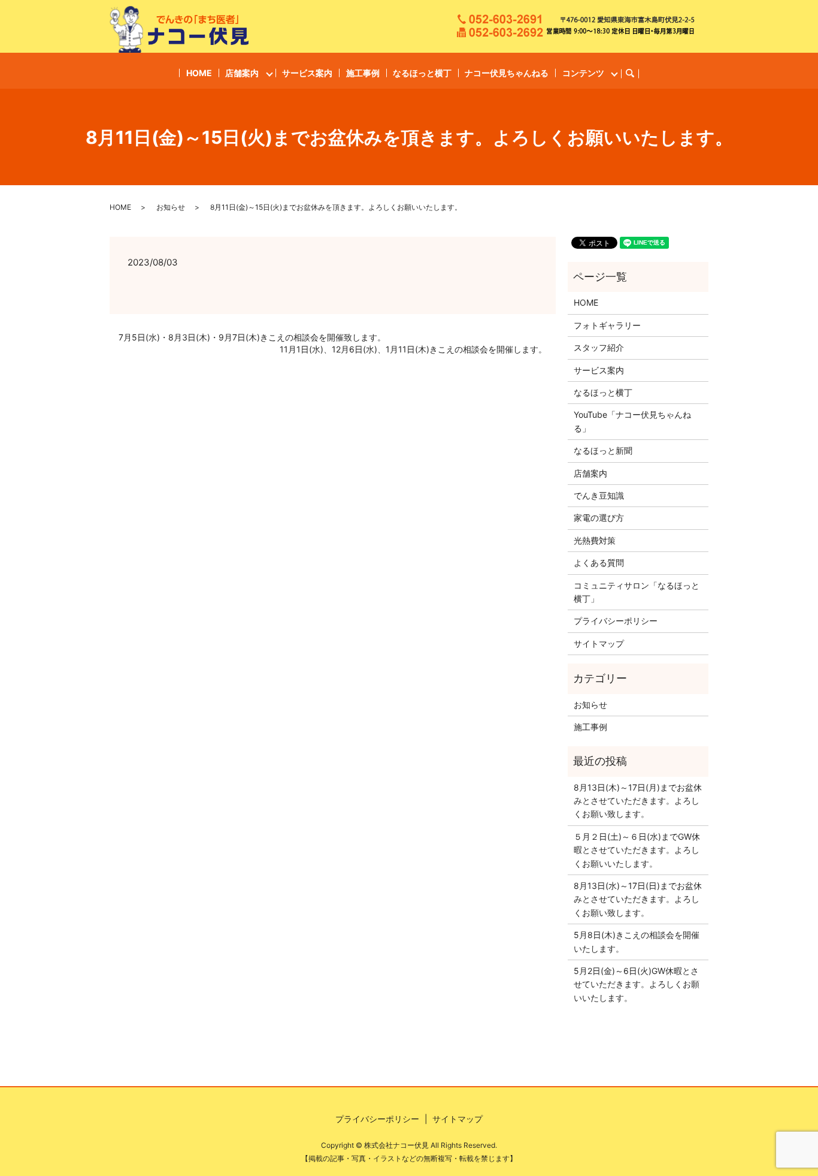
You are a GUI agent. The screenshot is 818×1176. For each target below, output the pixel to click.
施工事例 (363, 73)
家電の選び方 (599, 517)
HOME (199, 73)
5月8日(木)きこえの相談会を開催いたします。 (636, 941)
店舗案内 (242, 73)
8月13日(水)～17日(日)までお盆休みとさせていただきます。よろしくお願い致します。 (638, 899)
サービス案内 (307, 73)
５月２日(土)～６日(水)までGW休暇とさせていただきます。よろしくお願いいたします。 (637, 850)
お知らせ (170, 207)
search (635, 73)
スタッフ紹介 (599, 347)
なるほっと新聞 (603, 450)
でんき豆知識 (599, 495)
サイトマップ (599, 643)
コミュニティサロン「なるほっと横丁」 (636, 592)
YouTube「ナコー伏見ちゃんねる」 (632, 421)
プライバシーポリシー (616, 621)
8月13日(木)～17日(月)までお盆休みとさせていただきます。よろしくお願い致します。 (638, 800)
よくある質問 (599, 562)
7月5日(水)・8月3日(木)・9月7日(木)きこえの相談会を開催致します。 (252, 337)
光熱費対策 (595, 540)
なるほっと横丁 (422, 73)
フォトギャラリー (607, 325)
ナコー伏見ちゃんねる (507, 73)
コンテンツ (583, 73)
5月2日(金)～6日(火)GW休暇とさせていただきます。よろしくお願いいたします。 (636, 984)
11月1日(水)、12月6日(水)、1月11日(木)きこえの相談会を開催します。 (413, 349)
